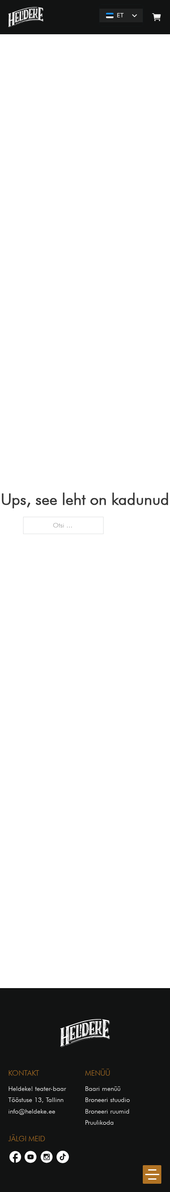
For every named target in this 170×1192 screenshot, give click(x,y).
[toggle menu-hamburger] (152, 1174)
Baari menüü (102, 1089)
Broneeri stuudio (107, 1100)
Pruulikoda (99, 1122)
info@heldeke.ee (31, 1111)
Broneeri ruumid (107, 1111)
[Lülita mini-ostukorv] (156, 17)
